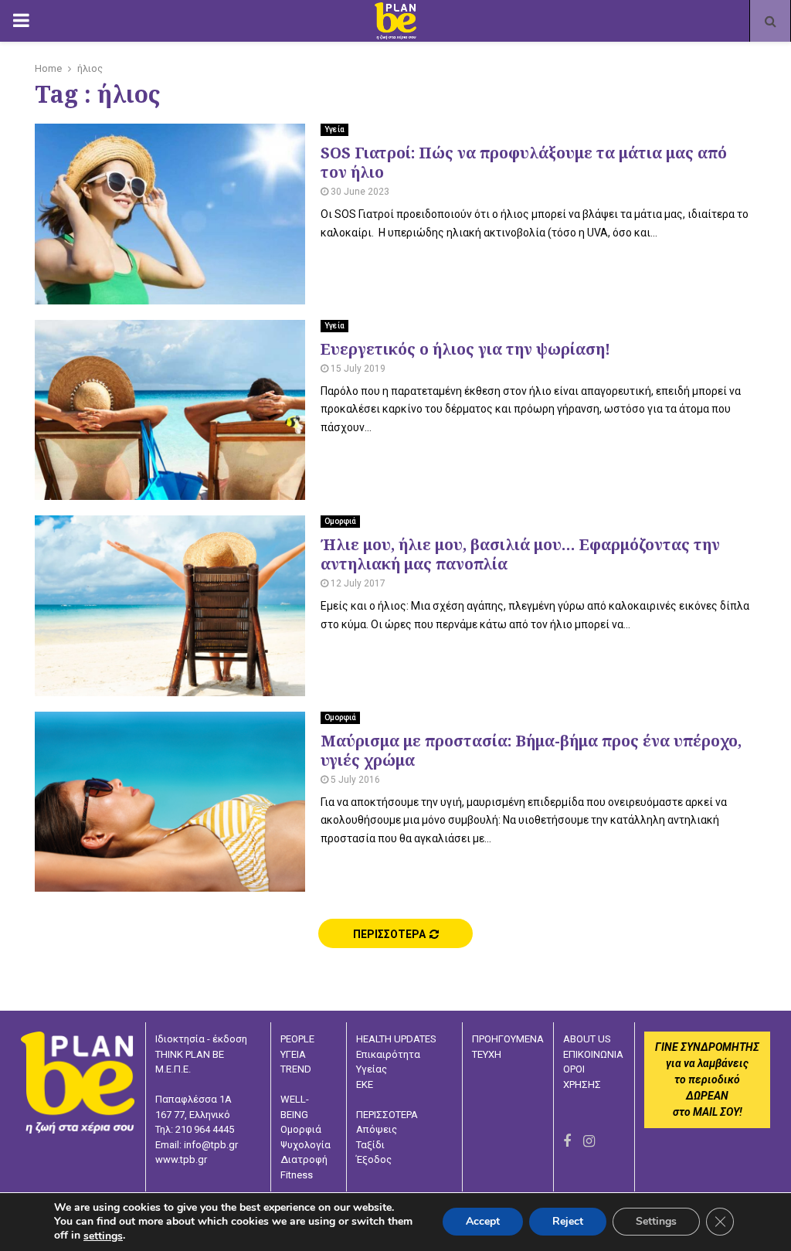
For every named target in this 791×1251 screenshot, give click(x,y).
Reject (567, 1222)
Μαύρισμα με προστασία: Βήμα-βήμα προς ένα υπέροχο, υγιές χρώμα (531, 750)
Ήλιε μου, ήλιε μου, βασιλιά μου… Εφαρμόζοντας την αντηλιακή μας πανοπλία (520, 554)
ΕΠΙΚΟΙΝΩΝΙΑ (593, 1054)
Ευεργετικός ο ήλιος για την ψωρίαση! (465, 348)
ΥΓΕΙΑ (293, 1054)
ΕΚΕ (364, 1084)
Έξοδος (374, 1159)
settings (103, 1236)
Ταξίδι (370, 1145)
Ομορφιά (340, 521)
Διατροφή (304, 1159)
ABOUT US (587, 1039)
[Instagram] (589, 1141)
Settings (656, 1222)
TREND (295, 1069)
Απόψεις (376, 1129)
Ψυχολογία (305, 1145)
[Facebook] (567, 1141)
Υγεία (334, 129)
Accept (483, 1222)
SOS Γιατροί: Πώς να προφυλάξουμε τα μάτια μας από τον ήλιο (524, 162)
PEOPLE (297, 1039)
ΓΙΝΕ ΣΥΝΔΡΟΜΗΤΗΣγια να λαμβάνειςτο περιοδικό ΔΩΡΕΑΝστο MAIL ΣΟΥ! (707, 1079)
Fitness (296, 1175)
